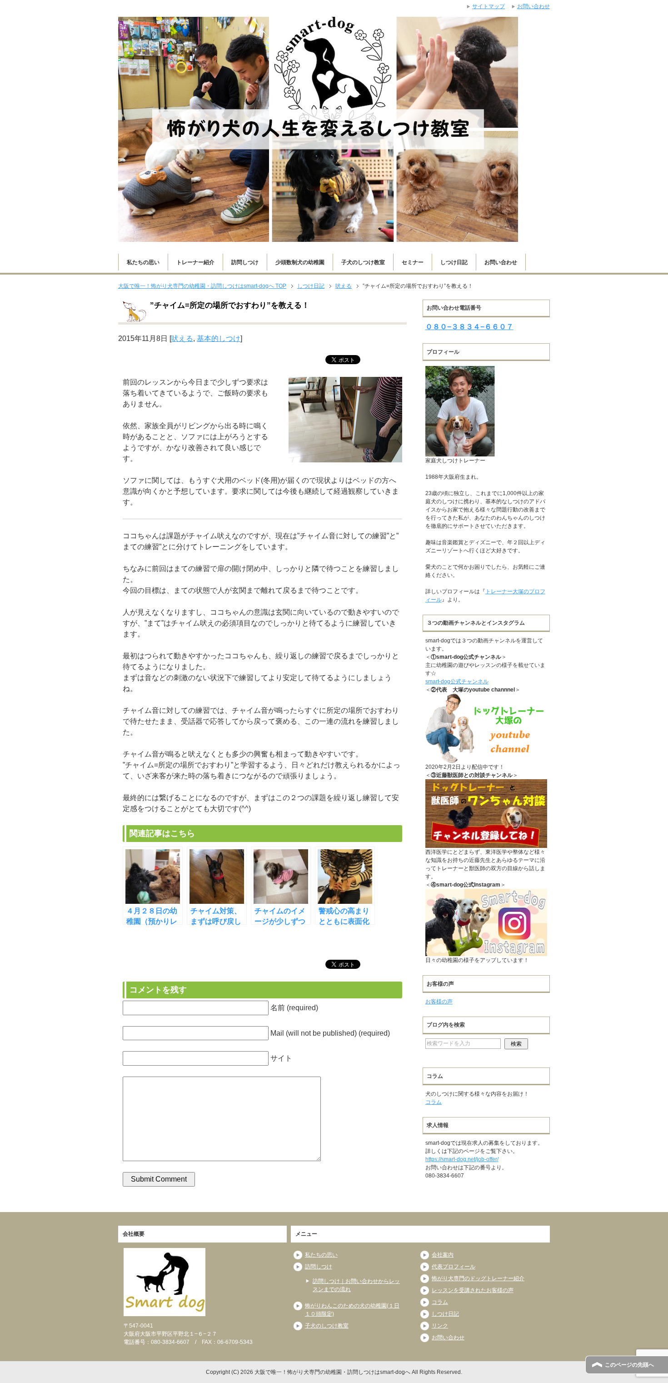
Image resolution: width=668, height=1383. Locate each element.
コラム (433, 1102)
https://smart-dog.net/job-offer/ (462, 1159)
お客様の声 (439, 1001)
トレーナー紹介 (195, 262)
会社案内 (443, 1255)
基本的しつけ (218, 338)
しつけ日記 (454, 262)
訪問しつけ (245, 262)
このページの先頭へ (629, 1365)
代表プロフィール (453, 1266)
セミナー (413, 262)
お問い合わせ (500, 262)
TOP (202, 286)
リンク (440, 1326)
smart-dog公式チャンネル (457, 681)
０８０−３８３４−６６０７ (469, 327)
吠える (182, 338)
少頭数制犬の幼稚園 (299, 262)
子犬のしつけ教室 (363, 262)
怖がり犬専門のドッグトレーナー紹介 (478, 1278)
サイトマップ (488, 6)
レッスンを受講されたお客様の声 (472, 1290)
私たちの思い (143, 262)
